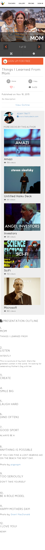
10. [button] (2, 492)
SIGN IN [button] (40, 3)
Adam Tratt (23, 113)
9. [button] (1, 473)
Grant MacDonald (20, 514)
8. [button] (1, 446)
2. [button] (1, 347)
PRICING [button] (31, 3)
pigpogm (16, 464)
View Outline (22, 105)
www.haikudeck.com (28, 116)
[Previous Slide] (5, 47)
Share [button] (13, 81)
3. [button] (1, 375)
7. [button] (1, 427)
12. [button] (1, 523)
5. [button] (1, 401)
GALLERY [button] (22, 3)
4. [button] (1, 387)
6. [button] (1, 414)
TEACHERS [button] (11, 3)
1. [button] (1, 327)
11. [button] (1, 506)
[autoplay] (33, 54)
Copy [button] (35, 81)
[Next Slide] (39, 47)
